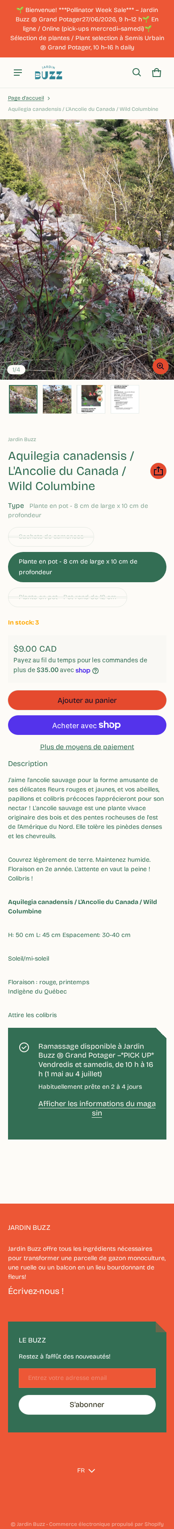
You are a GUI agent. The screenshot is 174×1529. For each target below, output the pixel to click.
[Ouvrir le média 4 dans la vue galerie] (125, 399)
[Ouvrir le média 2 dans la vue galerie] (57, 399)
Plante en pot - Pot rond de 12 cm (67, 597)
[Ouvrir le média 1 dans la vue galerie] (23, 399)
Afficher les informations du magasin (97, 1108)
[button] (137, 72)
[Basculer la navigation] (18, 72)
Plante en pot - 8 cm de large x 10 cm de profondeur (78, 567)
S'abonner (87, 1404)
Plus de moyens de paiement (87, 746)
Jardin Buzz (31, 1524)
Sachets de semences (51, 536)
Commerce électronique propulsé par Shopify (106, 1524)
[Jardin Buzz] (48, 72)
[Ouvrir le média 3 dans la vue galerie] (91, 399)
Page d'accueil (26, 98)
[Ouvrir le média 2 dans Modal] (87, 249)
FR (81, 1470)
